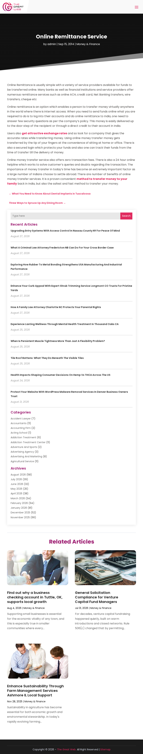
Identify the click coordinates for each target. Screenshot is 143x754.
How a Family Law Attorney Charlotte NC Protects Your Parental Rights (56, 307)
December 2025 (20, 512)
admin (51, 44)
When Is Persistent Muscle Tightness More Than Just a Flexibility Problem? (58, 341)
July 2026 (16, 479)
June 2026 (17, 484)
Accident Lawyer (21, 418)
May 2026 (16, 489)
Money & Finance (88, 44)
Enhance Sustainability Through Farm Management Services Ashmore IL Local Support (35, 691)
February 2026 (19, 503)
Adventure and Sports (24, 447)
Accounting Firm (21, 428)
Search (126, 216)
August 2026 (18, 474)
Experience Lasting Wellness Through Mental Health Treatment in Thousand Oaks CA (65, 324)
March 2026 (18, 498)
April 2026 (16, 493)
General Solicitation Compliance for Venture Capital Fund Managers (96, 597)
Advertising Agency (22, 451)
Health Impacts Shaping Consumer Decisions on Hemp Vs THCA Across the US (60, 375)
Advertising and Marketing (26, 456)
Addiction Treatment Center (28, 442)
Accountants (19, 423)
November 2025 (20, 517)
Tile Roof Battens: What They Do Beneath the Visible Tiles (47, 358)
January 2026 (19, 508)
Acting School (19, 432)
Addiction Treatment (23, 437)
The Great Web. (66, 749)
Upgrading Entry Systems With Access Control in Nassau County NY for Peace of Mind (65, 230)
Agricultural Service (22, 461)
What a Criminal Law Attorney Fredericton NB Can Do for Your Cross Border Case (62, 247)
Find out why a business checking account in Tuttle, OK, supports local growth (34, 597)
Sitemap (105, 749)
